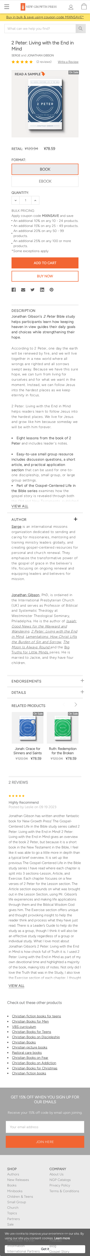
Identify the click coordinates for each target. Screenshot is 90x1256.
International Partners (23, 1251)
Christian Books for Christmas (34, 1068)
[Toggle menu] (6, 6)
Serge (16, 526)
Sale (10, 1224)
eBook (45, 181)
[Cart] (84, 7)
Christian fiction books (29, 1073)
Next (75, 704)
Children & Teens (20, 1197)
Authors (13, 1174)
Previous (64, 704)
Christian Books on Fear (30, 1057)
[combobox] (45, 28)
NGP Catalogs (60, 1180)
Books (12, 1185)
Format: (19, 160)
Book (45, 169)
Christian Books (24, 1042)
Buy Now (45, 276)
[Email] (23, 290)
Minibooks (15, 1191)
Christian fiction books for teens (36, 1016)
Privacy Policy (59, 1185)
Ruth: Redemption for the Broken (63, 750)
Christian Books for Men (30, 1021)
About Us (56, 1174)
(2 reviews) (43, 62)
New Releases (18, 1180)
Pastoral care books (27, 1052)
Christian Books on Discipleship (36, 1037)
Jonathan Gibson (26, 595)
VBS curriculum (24, 1027)
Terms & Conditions (64, 1191)
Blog (52, 1246)
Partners (13, 1219)
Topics (12, 1213)
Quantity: (20, 193)
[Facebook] (14, 290)
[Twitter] (33, 290)
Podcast (55, 1240)
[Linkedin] (42, 290)
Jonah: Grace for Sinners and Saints (27, 750)
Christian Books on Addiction (34, 1063)
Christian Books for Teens (31, 1032)
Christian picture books (29, 1047)
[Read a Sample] (30, 75)
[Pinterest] (52, 290)
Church (12, 1208)
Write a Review (68, 62)
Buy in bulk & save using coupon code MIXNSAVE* (45, 17)
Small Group (16, 1202)
